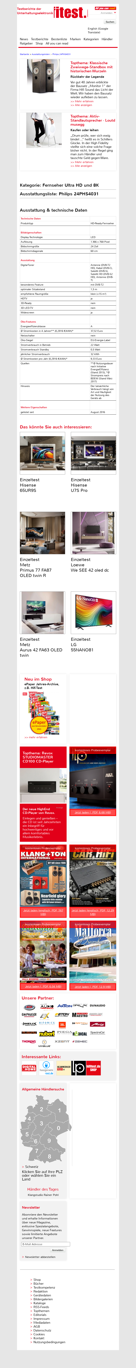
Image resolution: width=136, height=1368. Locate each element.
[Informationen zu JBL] (62, 1025)
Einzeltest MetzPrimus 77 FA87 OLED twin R (36, 567)
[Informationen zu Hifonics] (47, 1025)
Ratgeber (26, 43)
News (24, 39)
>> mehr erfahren (35, 737)
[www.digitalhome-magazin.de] (29, 1078)
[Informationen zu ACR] (29, 1007)
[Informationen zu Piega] (64, 1034)
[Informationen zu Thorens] (29, 1043)
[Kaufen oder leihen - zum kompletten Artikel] (45, 142)
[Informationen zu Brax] (79, 1007)
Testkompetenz (44, 1287)
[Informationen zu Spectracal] (97, 1034)
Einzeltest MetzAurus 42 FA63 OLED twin (41, 647)
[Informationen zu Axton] (64, 1007)
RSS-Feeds (41, 1307)
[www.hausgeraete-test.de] (46, 1078)
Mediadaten (41, 1322)
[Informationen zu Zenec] (79, 1043)
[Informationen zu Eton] (62, 1016)
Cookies (39, 1334)
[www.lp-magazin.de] (78, 1078)
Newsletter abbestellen (40, 1257)
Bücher (38, 1284)
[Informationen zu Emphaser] (29, 1016)
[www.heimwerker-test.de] (63, 1078)
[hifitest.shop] (93, 1078)
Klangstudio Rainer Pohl (43, 1195)
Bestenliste (59, 39)
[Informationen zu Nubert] (47, 1034)
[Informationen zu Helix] (29, 1025)
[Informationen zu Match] (79, 1025)
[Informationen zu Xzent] (62, 1043)
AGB (36, 1326)
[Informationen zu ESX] (44, 1016)
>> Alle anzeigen (81, 105)
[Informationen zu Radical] (79, 1034)
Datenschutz (42, 1330)
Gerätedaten (42, 1295)
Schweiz (31, 1167)
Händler (107, 39)
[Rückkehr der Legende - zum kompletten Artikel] (45, 84)
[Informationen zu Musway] (29, 1034)
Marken (75, 39)
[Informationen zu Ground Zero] (95, 1016)
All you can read (57, 43)
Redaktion (40, 1291)
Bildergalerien (43, 1299)
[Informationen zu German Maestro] (79, 1016)
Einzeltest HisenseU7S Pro (80, 485)
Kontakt (38, 1338)
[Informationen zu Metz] (97, 1025)
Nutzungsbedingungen (49, 1342)
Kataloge (39, 1303)
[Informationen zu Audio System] (47, 1007)
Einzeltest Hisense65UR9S (29, 485)
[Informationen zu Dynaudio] (97, 1007)
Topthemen (41, 1311)
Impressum (41, 1319)
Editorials (39, 1315)
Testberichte (39, 39)
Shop (39, 43)
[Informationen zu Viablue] (44, 1043)
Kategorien (91, 39)
